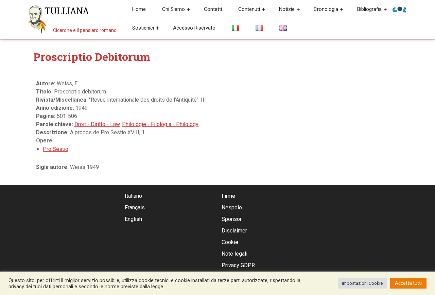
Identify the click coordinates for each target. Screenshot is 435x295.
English (133, 219)
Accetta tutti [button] (408, 283)
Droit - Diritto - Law (97, 124)
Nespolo (232, 207)
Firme (228, 196)
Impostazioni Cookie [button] (362, 283)
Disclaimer (234, 230)
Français (135, 207)
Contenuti (249, 9)
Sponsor (232, 219)
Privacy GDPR (238, 265)
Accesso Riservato (194, 28)
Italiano (133, 196)
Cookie (230, 242)
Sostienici (143, 28)
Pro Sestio (55, 149)
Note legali (234, 253)
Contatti (213, 9)
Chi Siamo (173, 9)
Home (139, 9)
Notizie (287, 9)
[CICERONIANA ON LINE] (399, 9)
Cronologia (326, 9)
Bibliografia (369, 9)
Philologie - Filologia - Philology (160, 124)
